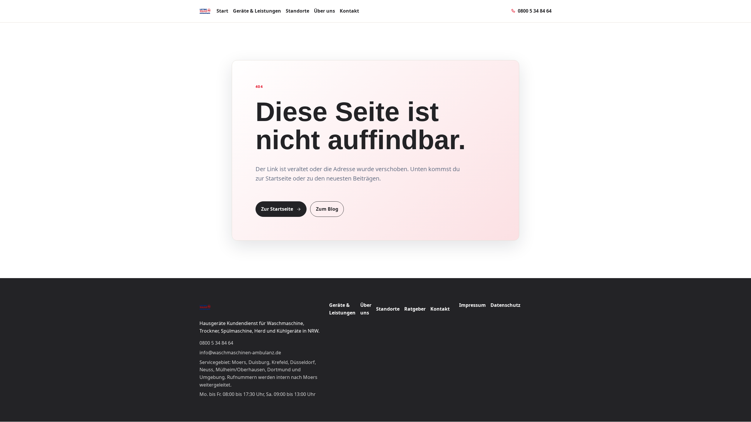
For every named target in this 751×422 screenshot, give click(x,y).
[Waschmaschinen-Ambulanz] (205, 11)
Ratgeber (415, 309)
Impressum (472, 305)
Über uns (324, 11)
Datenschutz (505, 305)
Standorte (297, 11)
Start (222, 11)
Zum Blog (327, 209)
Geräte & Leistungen (257, 11)
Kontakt (349, 11)
